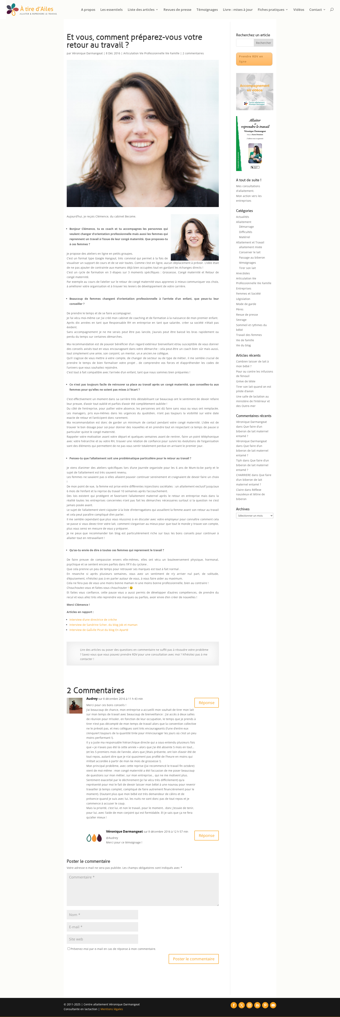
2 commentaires (193, 53)
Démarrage (246, 226)
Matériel (244, 237)
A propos (88, 10)
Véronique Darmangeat (87, 53)
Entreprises (243, 288)
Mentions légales (112, 1009)
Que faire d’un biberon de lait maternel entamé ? (252, 431)
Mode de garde (246, 304)
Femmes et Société (248, 293)
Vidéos (298, 10)
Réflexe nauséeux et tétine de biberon (250, 494)
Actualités (242, 217)
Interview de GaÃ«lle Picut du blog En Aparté (98, 630)
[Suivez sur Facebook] (234, 1005)
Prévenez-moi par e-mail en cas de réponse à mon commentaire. (113, 949)
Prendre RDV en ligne (251, 59)
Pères (239, 309)
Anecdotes (243, 273)
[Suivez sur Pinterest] (265, 1005)
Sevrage (241, 320)
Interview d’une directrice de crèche (93, 619)
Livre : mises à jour (238, 10)
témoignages (247, 262)
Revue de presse (247, 314)
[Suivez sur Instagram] (249, 1005)
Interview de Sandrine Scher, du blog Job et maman (103, 625)
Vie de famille (245, 340)
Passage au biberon (252, 257)
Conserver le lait (250, 252)
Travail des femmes (249, 335)
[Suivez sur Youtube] (273, 1005)
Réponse (206, 702)
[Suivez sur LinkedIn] (257, 1005)
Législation (243, 299)
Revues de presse (177, 10)
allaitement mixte (250, 247)
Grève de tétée (245, 381)
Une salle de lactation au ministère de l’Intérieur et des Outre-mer (253, 401)
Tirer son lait (247, 268)
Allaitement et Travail (250, 242)
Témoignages (207, 10)
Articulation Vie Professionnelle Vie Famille (151, 53)
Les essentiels (111, 10)
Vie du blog (243, 345)
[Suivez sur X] (241, 1005)
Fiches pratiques (271, 10)
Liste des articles (141, 10)
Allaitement (243, 222)
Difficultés (245, 232)
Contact (315, 10)
